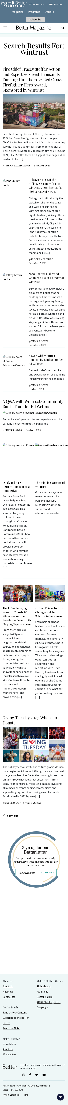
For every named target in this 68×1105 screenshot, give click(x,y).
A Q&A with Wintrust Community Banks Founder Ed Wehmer (32, 403)
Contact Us (9, 996)
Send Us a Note (11, 1028)
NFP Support (56, 4)
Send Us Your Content (15, 1012)
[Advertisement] (34, 940)
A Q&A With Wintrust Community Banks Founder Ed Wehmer (46, 360)
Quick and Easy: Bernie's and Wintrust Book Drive (16, 487)
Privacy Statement (11, 1094)
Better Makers (44, 996)
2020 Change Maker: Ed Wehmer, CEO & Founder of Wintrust (46, 278)
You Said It (42, 991)
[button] (5, 28)
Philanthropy (44, 986)
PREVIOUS (13, 816)
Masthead (8, 991)
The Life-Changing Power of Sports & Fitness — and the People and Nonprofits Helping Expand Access (17, 616)
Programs (34, 12)
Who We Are (9, 1054)
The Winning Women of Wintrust (50, 484)
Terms (25, 1094)
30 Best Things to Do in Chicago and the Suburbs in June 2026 (49, 612)
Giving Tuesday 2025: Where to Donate (29, 720)
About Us (8, 986)
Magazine (18, 12)
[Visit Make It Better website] (14, 4)
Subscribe (47, 872)
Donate (49, 12)
